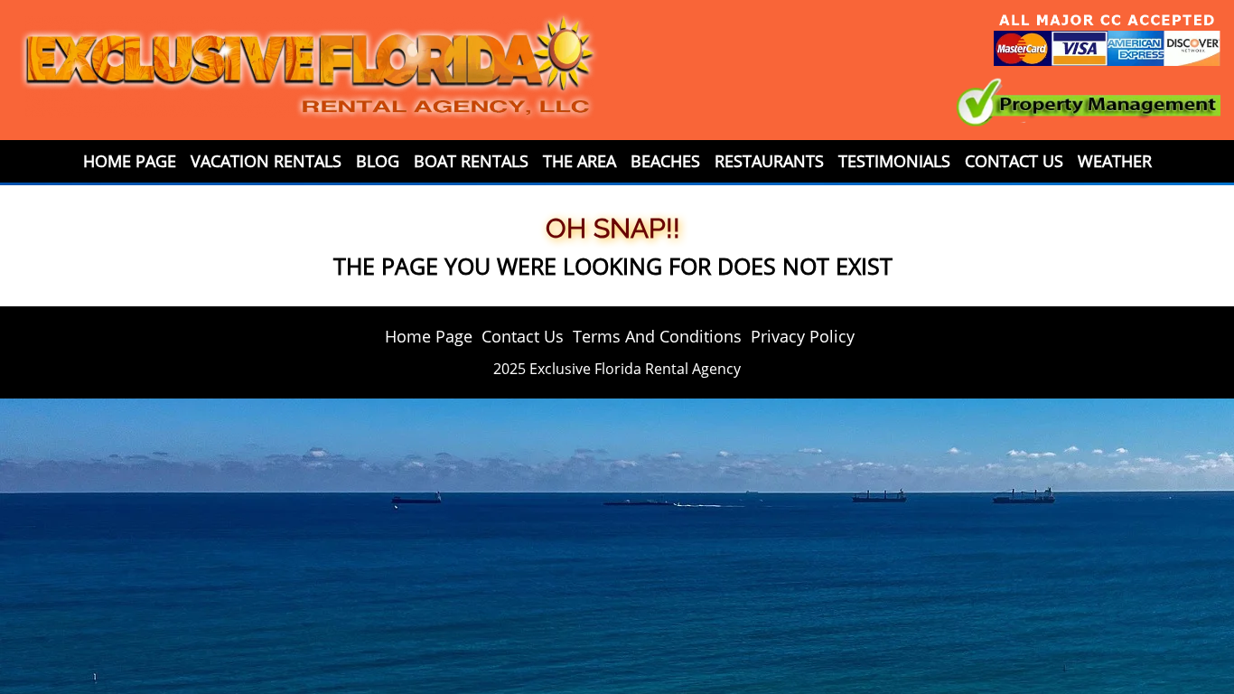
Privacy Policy (803, 336)
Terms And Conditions (657, 336)
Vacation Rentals (266, 161)
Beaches (665, 161)
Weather (1115, 161)
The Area (579, 161)
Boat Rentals (471, 161)
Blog (377, 161)
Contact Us (1014, 161)
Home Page (129, 161)
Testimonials (894, 161)
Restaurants (769, 161)
